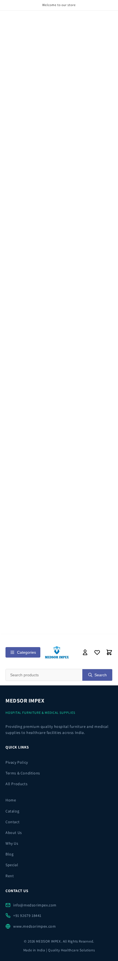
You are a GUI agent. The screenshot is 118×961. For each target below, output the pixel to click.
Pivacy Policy (16, 762)
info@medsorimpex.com (35, 905)
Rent (9, 875)
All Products (16, 783)
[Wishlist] (97, 652)
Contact (12, 821)
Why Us (11, 843)
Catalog (12, 811)
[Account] (85, 652)
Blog (9, 854)
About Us (13, 832)
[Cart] (109, 652)
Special (11, 864)
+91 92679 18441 (27, 915)
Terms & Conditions (22, 773)
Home (10, 800)
